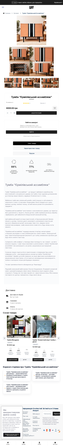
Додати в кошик (37, 113)
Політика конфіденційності (26, 435)
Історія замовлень (36, 417)
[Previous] (4, 338)
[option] (19, 338)
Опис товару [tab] (32, 143)
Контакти (36, 425)
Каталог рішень (25, 412)
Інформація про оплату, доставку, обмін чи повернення (26, 422)
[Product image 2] (13, 83)
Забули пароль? (27, 136)
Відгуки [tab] (31, 153)
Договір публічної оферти (26, 430)
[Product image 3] (31, 83)
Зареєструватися (35, 136)
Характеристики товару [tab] (32, 148)
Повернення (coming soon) (36, 430)
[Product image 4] (50, 83)
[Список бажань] (55, 108)
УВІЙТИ (31, 132)
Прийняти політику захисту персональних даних (12, 435)
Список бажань (35, 421)
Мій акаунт (36, 414)
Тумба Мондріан (13, 340)
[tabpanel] (31, 220)
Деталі (24, 359)
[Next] (58, 338)
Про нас (25, 416)
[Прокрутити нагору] (57, 436)
